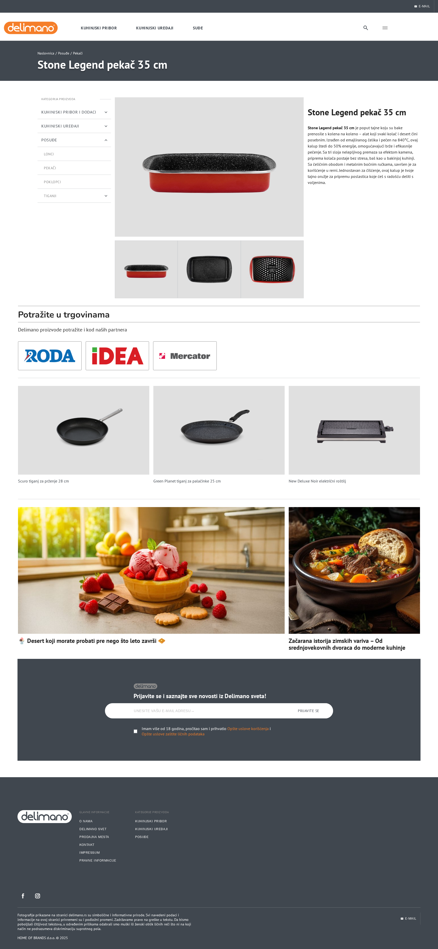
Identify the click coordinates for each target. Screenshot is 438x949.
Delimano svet (92, 829)
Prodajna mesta (94, 837)
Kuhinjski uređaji (151, 829)
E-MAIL (424, 6)
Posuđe (63, 53)
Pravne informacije (97, 860)
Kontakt (87, 845)
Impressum (89, 852)
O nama (86, 821)
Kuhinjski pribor (151, 821)
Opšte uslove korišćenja (248, 728)
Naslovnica (46, 53)
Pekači (78, 53)
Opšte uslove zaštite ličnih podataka (173, 733)
